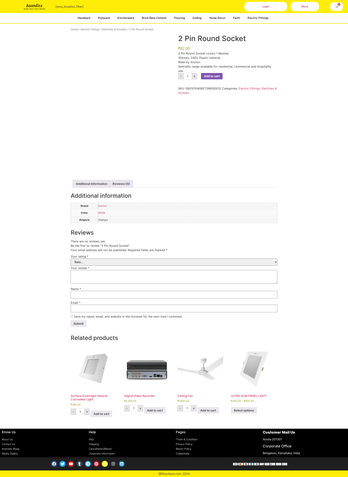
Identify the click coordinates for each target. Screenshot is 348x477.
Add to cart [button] (101, 414)
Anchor (102, 205)
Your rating (79, 256)
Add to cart (212, 76)
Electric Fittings (258, 18)
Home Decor (217, 18)
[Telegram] (88, 464)
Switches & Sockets (114, 29)
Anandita (34, 5)
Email (75, 302)
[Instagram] (113, 464)
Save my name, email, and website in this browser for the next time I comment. (128, 316)
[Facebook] (54, 464)
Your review (80, 268)
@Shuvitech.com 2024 (174, 474)
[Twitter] (62, 464)
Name (76, 288)
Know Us (9, 432)
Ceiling (197, 18)
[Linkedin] (122, 464)
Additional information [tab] (91, 184)
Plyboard (104, 18)
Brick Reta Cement (154, 18)
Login (265, 6)
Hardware (84, 18)
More (304, 6)
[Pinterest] (96, 464)
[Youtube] (71, 464)
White (101, 212)
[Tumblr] (79, 464)
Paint (236, 18)
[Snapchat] (105, 464)
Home (74, 29)
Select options (244, 410)
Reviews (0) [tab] (121, 184)
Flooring (179, 18)
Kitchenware (125, 18)
